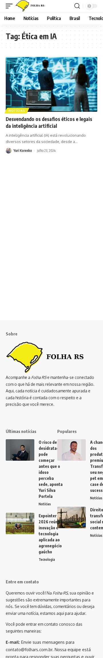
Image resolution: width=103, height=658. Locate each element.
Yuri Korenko (22, 150)
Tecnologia (47, 559)
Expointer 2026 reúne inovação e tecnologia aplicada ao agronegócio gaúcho (50, 533)
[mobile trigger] (10, 6)
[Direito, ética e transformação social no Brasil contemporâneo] (71, 517)
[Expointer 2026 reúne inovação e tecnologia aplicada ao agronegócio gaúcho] (20, 523)
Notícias (17, 110)
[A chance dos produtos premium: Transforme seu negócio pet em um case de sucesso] (71, 450)
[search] (77, 6)
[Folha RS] (31, 6)
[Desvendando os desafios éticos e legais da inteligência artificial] (51, 84)
